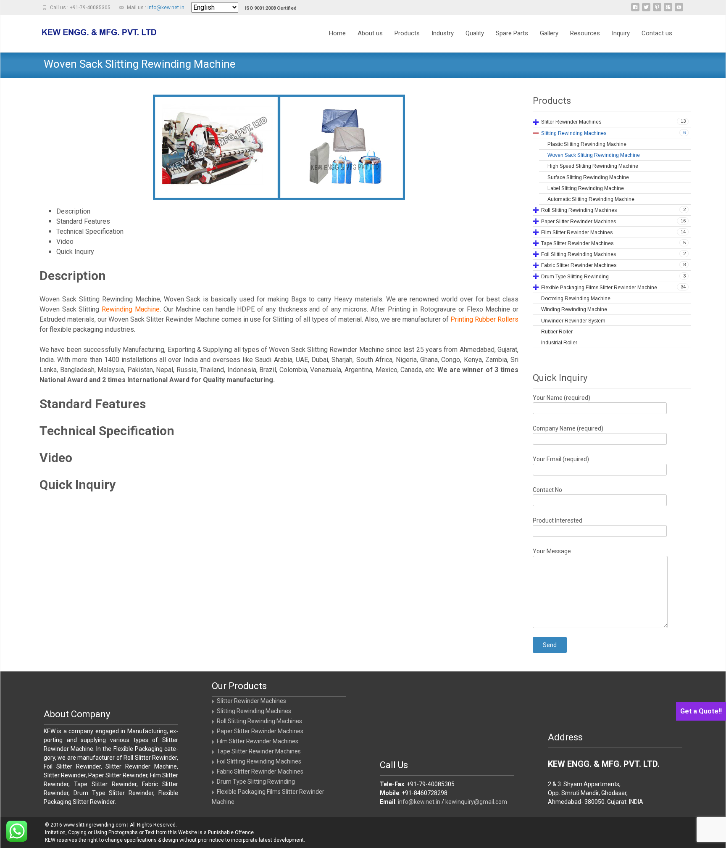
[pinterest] (657, 10)
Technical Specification (106, 430)
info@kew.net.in (165, 8)
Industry (442, 33)
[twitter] (646, 10)
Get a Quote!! (701, 711)
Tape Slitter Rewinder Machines (259, 751)
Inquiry (621, 33)
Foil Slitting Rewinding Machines (259, 761)
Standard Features (92, 403)
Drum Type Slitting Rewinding (256, 781)
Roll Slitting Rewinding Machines (259, 721)
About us (370, 33)
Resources (585, 33)
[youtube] (679, 10)
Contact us (657, 33)
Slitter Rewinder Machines (251, 700)
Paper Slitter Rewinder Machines (260, 731)
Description (72, 275)
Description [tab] (73, 211)
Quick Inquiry (77, 484)
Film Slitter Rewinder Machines (257, 741)
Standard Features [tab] (83, 221)
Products (407, 33)
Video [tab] (65, 242)
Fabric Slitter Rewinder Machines (260, 771)
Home (337, 33)
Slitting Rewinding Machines (254, 711)
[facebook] (635, 10)
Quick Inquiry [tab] (75, 252)
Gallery (549, 33)
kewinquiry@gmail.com (476, 801)
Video (55, 457)
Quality (475, 33)
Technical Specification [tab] (90, 231)
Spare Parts (512, 33)
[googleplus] (668, 10)
